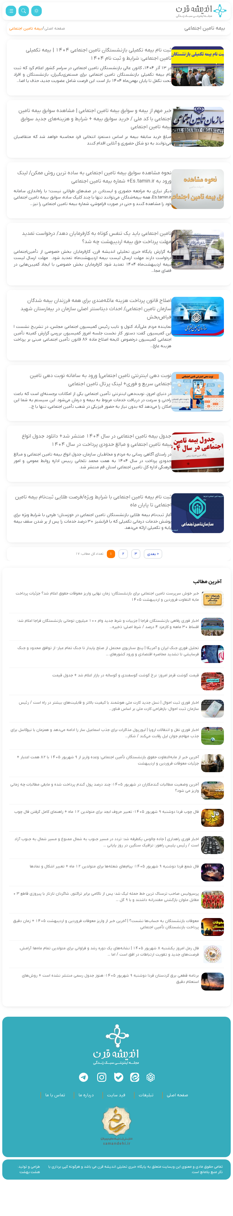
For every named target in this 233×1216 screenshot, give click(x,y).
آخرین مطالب (207, 582)
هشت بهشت (30, 1172)
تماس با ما (55, 1095)
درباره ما (86, 1095)
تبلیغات (146, 1095)
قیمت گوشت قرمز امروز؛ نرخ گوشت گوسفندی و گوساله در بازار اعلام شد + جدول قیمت (125, 675)
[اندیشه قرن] (201, 10)
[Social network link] (150, 1077)
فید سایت (116, 1095)
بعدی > (153, 554)
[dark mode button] (36, 11)
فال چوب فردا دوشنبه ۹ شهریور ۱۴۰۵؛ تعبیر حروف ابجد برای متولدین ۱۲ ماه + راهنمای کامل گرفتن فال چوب (106, 812)
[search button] (23, 11)
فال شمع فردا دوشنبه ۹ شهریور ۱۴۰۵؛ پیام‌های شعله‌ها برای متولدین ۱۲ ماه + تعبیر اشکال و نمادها (114, 866)
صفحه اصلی (54, 28)
